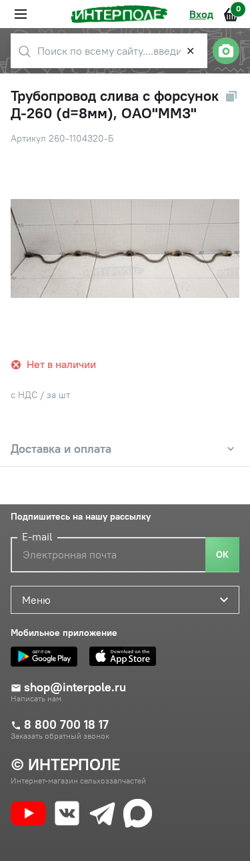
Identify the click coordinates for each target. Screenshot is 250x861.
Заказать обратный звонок (60, 736)
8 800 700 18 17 (66, 724)
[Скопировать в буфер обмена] (231, 96)
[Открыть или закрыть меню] (21, 14)
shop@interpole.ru (75, 687)
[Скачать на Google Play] (47, 657)
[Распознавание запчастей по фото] (226, 50)
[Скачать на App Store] (126, 657)
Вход (201, 14)
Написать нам (36, 698)
